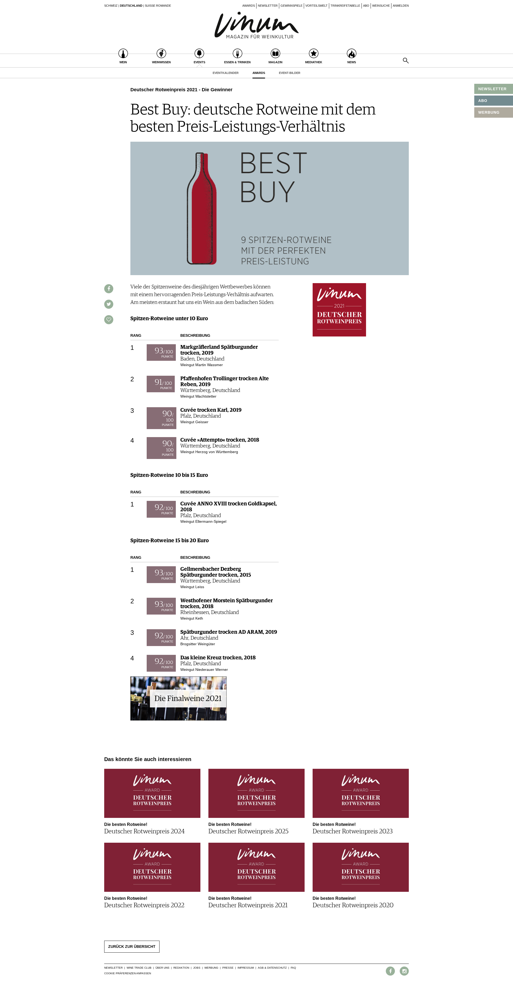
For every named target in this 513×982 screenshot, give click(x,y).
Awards (248, 5)
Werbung (211, 967)
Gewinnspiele (291, 5)
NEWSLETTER (492, 89)
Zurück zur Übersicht (132, 946)
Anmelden (401, 5)
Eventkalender (226, 72)
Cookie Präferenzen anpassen (127, 973)
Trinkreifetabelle (345, 5)
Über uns (162, 967)
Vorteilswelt (316, 5)
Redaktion (181, 967)
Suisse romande (158, 5)
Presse (228, 967)
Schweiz (111, 5)
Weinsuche (381, 5)
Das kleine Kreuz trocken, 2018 (218, 657)
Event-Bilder (289, 72)
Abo (366, 5)
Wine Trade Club (139, 967)
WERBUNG (489, 112)
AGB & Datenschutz (272, 967)
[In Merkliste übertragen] (108, 319)
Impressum (246, 967)
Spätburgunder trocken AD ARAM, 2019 (228, 632)
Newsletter (268, 5)
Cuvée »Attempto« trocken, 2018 (219, 440)
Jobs (196, 967)
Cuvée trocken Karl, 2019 (211, 410)
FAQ (293, 967)
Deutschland (131, 5)
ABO (482, 100)
